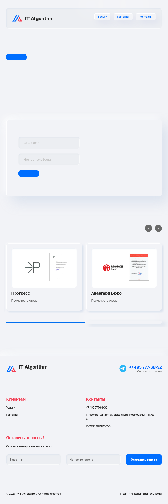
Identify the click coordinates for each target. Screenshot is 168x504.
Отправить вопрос (144, 459)
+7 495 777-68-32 (145, 367)
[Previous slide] (148, 228)
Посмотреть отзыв (24, 300)
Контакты (145, 16)
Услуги (102, 16)
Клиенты (123, 16)
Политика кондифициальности (141, 493)
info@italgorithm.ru (98, 425)
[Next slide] (158, 228)
